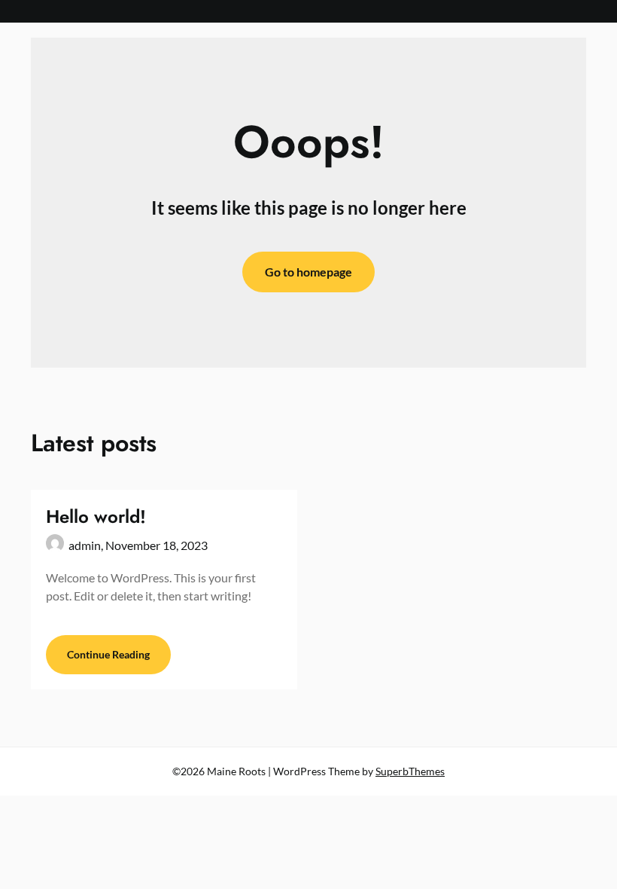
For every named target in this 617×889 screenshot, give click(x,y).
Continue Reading (108, 654)
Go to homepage (308, 271)
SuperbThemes (410, 771)
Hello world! (96, 516)
